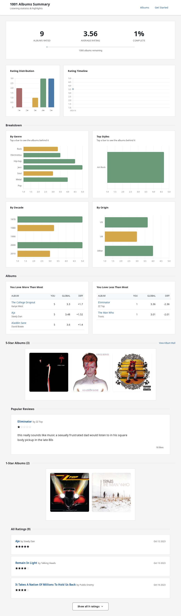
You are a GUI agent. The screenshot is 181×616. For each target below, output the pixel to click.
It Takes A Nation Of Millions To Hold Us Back (45, 584)
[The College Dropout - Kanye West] (132, 372)
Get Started (161, 7)
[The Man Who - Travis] (111, 492)
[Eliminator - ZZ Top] (69, 492)
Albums (144, 7)
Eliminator (104, 302)
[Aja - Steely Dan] (48, 372)
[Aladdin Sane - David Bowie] (90, 372)
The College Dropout (23, 302)
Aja (13, 312)
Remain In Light (26, 563)
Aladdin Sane (18, 323)
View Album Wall (167, 342)
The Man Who (106, 312)
